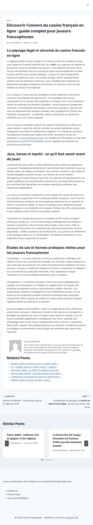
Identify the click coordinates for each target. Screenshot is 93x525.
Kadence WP (72, 517)
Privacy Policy (13, 494)
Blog (9, 20)
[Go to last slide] (7, 443)
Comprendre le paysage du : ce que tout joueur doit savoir (69, 401)
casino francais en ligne (32, 138)
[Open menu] (88, 5)
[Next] (86, 443)
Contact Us (12, 491)
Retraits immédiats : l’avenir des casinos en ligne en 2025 (22, 400)
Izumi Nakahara (15, 43)
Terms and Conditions (17, 498)
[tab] (41, 459)
